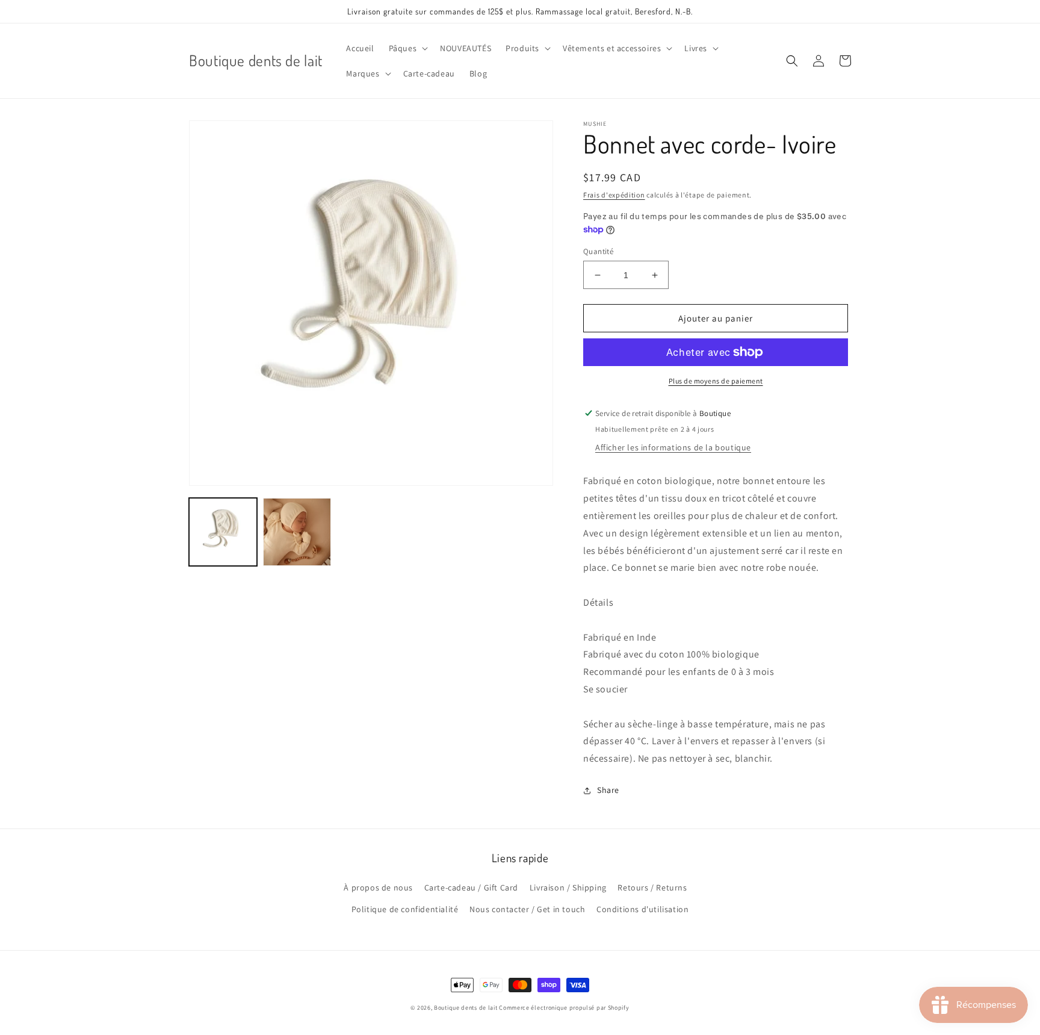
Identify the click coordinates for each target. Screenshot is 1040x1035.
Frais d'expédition (614, 194)
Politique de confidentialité (405, 909)
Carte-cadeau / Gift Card (471, 887)
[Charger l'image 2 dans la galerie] (297, 532)
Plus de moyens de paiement (716, 380)
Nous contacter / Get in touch (527, 909)
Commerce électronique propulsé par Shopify (564, 1008)
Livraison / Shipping (568, 887)
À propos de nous (378, 887)
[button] (407, 48)
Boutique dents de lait (465, 1008)
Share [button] (608, 790)
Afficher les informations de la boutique (673, 447)
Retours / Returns (652, 887)
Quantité (598, 251)
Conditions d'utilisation (642, 909)
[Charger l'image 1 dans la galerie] (223, 532)
